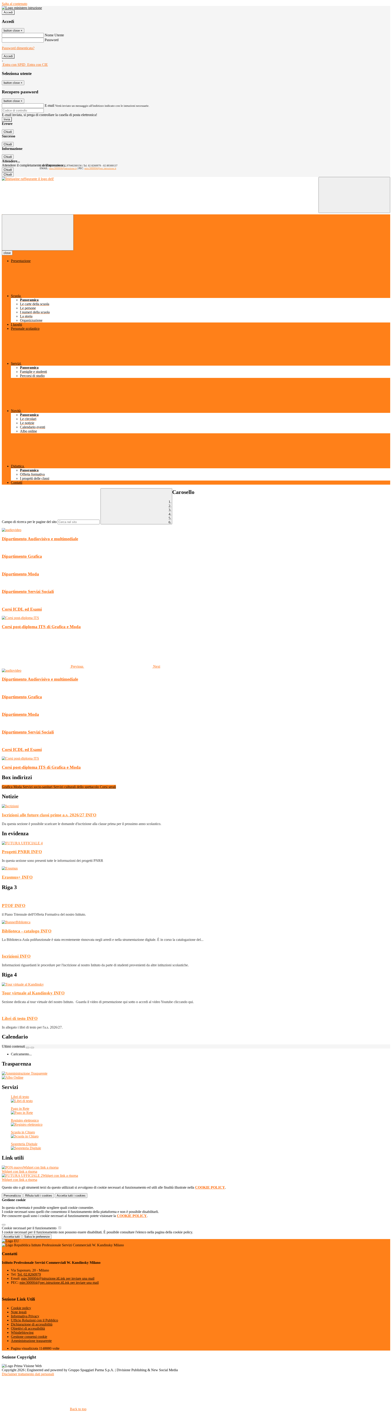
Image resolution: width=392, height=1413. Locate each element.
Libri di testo (20, 1018)
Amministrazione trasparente (31, 1341)
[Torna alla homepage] (28, 179)
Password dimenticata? (18, 48)
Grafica (7, 787)
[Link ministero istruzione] (22, 8)
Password (52, 40)
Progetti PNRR (22, 851)
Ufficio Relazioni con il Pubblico (34, 1320)
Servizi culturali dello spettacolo (76, 787)
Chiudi (8, 132)
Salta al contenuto (14, 4)
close (7, 253)
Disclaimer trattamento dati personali (28, 1374)
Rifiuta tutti (38, 1195)
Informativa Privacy (25, 1316)
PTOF (13, 905)
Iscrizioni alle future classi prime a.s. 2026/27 (49, 815)
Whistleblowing (22, 1332)
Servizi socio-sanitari (38, 787)
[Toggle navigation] (38, 232)
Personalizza (12, 1195)
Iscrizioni (16, 956)
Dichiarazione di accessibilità (31, 1324)
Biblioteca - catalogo (26, 931)
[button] (43, 666)
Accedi (8, 12)
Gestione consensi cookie (29, 1337)
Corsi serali (108, 787)
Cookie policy (21, 1308)
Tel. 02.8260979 (29, 1274)
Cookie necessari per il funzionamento (29, 1228)
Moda (18, 787)
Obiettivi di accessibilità (28, 1328)
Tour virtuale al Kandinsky (33, 993)
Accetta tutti (71, 1195)
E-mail (49, 105)
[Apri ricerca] (354, 195)
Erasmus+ (17, 877)
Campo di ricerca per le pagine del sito (29, 522)
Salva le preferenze (37, 1236)
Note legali (19, 1312)
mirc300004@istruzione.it (63, 168)
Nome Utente (54, 35)
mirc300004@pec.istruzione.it (100, 168)
